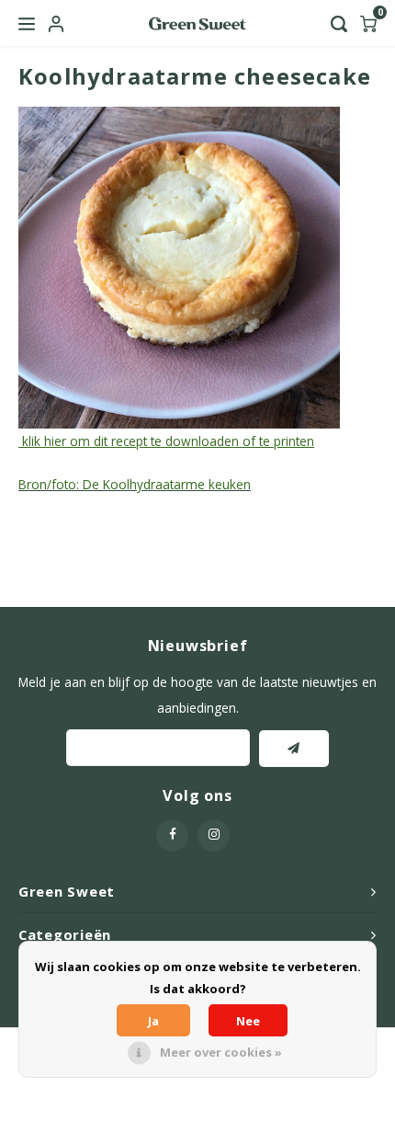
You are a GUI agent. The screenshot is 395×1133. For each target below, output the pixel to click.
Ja (153, 1021)
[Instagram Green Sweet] (214, 835)
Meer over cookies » (221, 1052)
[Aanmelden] (294, 748)
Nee (248, 1021)
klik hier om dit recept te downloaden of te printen (166, 441)
